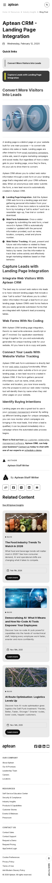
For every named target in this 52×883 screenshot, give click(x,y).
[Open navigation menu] (4, 4)
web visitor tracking (18, 366)
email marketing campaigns (35, 152)
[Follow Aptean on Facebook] (35, 746)
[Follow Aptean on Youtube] (47, 746)
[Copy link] (6, 488)
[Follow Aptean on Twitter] (39, 746)
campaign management (19, 412)
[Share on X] (21, 488)
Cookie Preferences (11, 857)
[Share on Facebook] (13, 488)
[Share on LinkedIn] (29, 488)
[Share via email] (37, 488)
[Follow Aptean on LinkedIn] (43, 746)
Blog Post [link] (44, 12)
